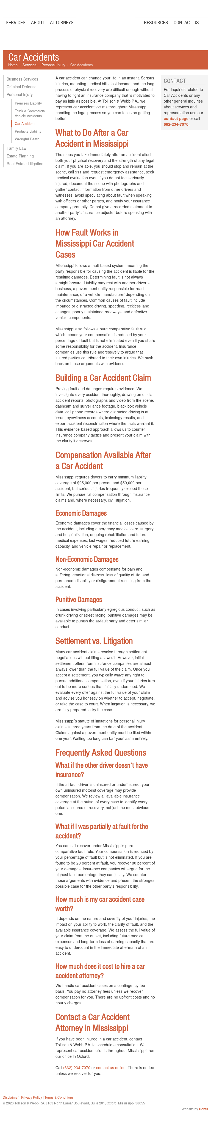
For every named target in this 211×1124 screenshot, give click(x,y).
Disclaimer (11, 1097)
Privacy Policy (31, 1097)
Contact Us (186, 22)
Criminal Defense (22, 86)
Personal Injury (53, 64)
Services (16, 22)
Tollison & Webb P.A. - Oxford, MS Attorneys (105, 22)
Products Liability (28, 131)
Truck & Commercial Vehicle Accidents (30, 113)
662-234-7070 (176, 124)
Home (13, 64)
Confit (203, 1108)
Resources (156, 22)
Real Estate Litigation (25, 163)
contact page (176, 118)
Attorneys (62, 22)
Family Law (16, 148)
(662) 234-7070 (76, 1067)
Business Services (22, 79)
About (38, 22)
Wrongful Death (27, 139)
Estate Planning (20, 156)
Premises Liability (28, 103)
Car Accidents (25, 123)
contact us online (111, 1067)
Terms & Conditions (59, 1097)
